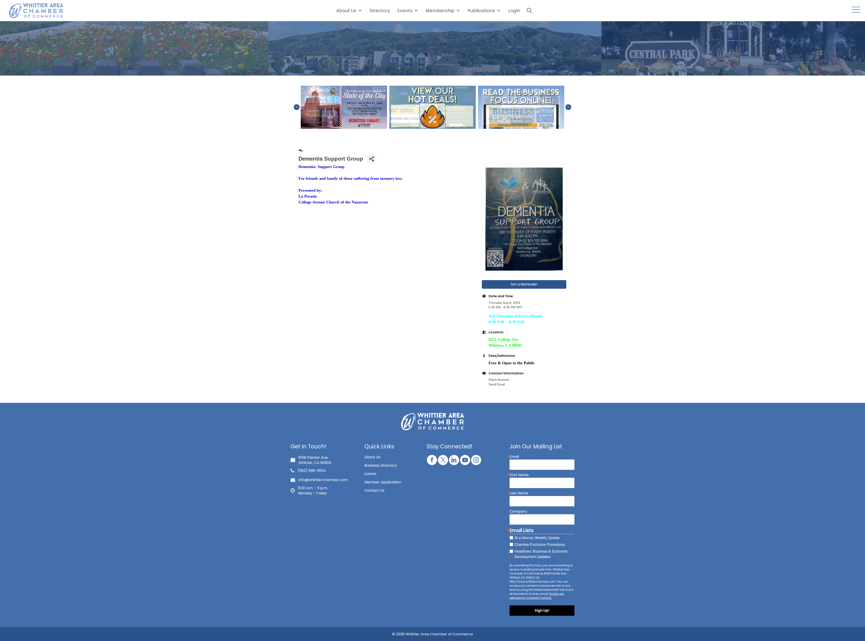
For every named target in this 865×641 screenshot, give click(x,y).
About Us (346, 10)
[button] (854, 10)
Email (514, 457)
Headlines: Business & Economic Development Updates (541, 554)
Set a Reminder (524, 284)
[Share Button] (371, 159)
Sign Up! (542, 610)
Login (514, 10)
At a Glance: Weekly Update (537, 537)
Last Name (519, 493)
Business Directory (380, 465)
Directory (379, 10)
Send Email (497, 384)
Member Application (382, 482)
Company (518, 511)
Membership (440, 10)
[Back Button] (301, 151)
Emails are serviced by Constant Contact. (537, 596)
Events (370, 473)
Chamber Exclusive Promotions (539, 544)
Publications (481, 10)
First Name (519, 475)
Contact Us (374, 490)
